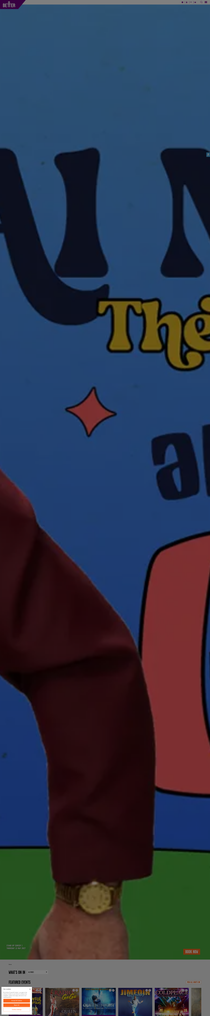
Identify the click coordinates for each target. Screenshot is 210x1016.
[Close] (30, 989)
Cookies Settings (16, 1009)
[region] (16, 1001)
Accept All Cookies (16, 1000)
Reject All (16, 1005)
